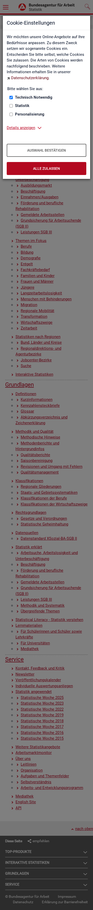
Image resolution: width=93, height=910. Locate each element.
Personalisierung (29, 114)
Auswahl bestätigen (46, 150)
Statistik (22, 105)
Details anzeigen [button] (21, 127)
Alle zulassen (46, 168)
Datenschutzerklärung (30, 78)
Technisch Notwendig (33, 97)
